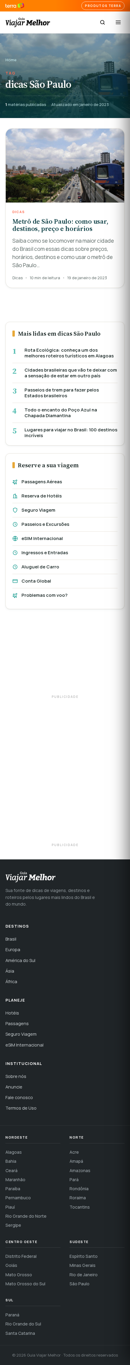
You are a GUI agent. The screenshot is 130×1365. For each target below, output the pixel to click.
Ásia (9, 971)
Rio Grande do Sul (23, 1324)
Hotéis (12, 1013)
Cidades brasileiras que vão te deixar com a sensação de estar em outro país (70, 373)
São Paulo (79, 1284)
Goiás (11, 1265)
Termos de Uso (21, 1108)
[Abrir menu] (118, 22)
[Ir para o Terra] (14, 5)
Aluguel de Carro (40, 567)
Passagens (17, 1023)
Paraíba (12, 1188)
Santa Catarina (20, 1333)
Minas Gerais (83, 1265)
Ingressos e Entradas (44, 552)
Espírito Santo (84, 1256)
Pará (74, 1179)
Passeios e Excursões (45, 524)
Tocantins (80, 1207)
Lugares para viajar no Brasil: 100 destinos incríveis (70, 433)
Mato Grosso (18, 1274)
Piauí (10, 1207)
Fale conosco (19, 1097)
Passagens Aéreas (41, 481)
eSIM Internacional (42, 538)
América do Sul (20, 960)
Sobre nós (15, 1076)
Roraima (78, 1197)
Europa (12, 949)
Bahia (10, 1161)
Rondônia (79, 1188)
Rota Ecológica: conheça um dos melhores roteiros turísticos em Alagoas (69, 353)
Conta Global (36, 581)
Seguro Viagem (38, 510)
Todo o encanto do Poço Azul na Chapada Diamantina (60, 413)
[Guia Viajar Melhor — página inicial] (27, 22)
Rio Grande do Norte (26, 1216)
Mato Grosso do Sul (25, 1284)
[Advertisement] (65, 654)
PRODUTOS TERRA (103, 6)
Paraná (12, 1315)
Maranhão (15, 1179)
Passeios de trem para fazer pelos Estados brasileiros (61, 393)
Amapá (76, 1161)
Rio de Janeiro (84, 1274)
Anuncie (13, 1087)
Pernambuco (18, 1197)
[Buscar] (102, 22)
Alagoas (13, 1152)
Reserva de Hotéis (41, 496)
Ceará (11, 1170)
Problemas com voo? (44, 595)
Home (11, 59)
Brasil (10, 939)
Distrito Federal (21, 1256)
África (11, 981)
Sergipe (13, 1225)
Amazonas (80, 1170)
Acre (74, 1152)
